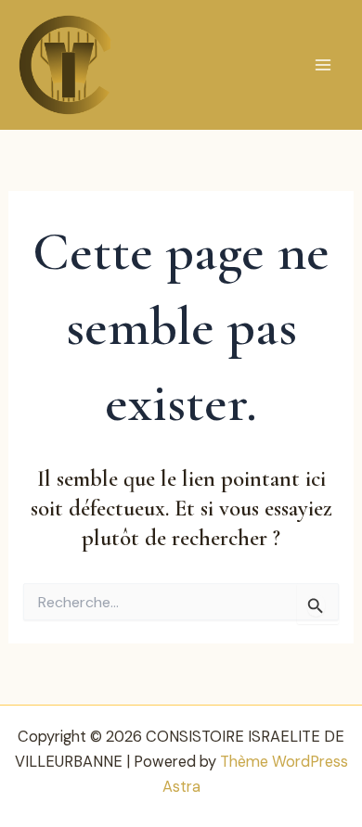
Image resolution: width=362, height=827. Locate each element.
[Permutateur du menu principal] (322, 65)
